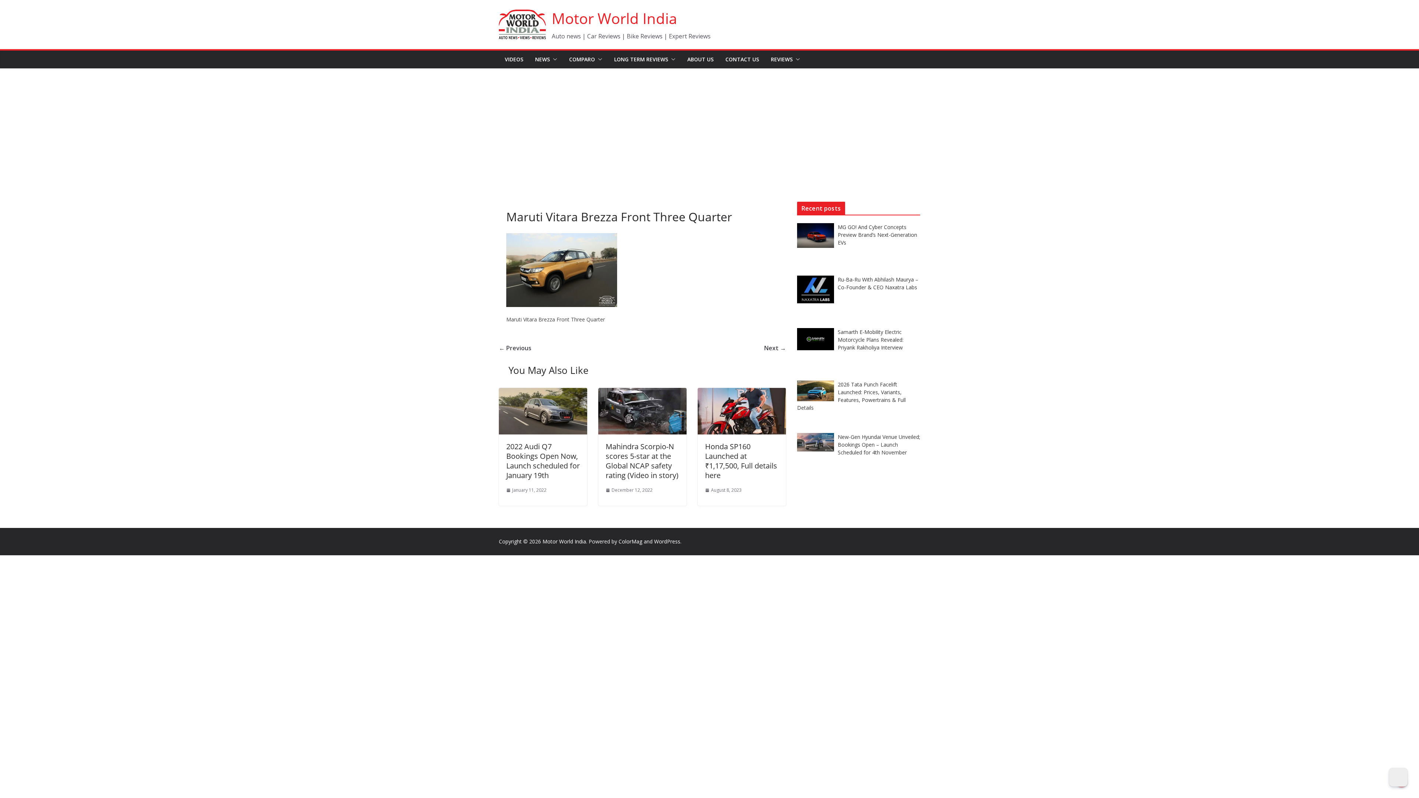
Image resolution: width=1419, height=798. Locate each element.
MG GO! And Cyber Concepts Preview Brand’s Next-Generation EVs (877, 235)
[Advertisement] (709, 124)
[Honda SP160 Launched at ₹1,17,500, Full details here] (742, 393)
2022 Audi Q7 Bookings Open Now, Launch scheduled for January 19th (543, 460)
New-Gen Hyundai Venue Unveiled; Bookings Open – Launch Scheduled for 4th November (879, 444)
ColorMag (630, 541)
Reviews (782, 59)
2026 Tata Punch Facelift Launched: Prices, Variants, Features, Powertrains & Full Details (851, 396)
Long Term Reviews (641, 59)
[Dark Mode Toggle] (1398, 777)
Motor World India (614, 18)
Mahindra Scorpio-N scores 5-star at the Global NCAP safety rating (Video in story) (642, 460)
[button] (553, 59)
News (542, 59)
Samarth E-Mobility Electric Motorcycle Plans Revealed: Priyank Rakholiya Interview (871, 339)
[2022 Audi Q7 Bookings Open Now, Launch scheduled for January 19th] (543, 393)
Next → (775, 348)
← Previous (515, 348)
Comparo (582, 59)
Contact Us (742, 59)
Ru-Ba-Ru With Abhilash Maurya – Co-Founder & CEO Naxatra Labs (878, 283)
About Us (700, 59)
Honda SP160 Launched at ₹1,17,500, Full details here (741, 460)
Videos (514, 59)
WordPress (667, 541)
